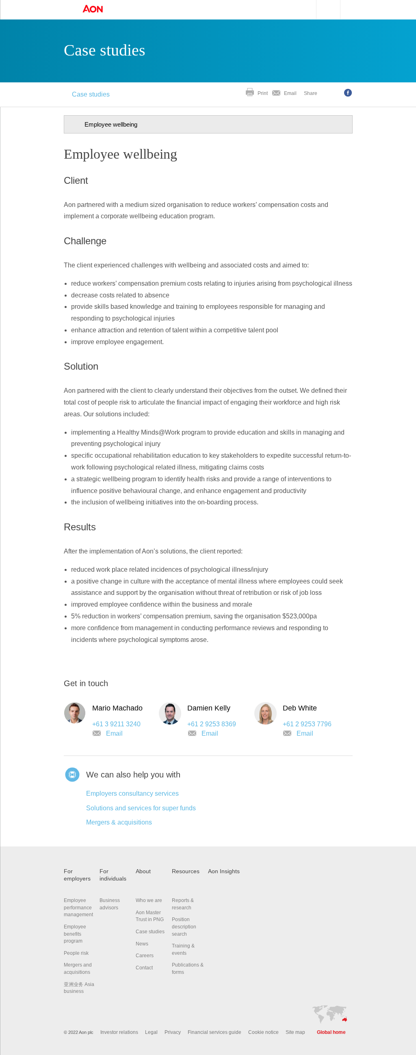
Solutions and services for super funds (141, 808)
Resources (185, 871)
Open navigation (66, 9)
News (142, 944)
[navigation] (208, 124)
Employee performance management (78, 907)
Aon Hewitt (100, 9)
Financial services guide (214, 1032)
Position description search (184, 927)
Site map (295, 1032)
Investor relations (119, 1032)
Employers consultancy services (132, 793)
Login (359, 8)
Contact (144, 968)
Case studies (91, 94)
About (143, 871)
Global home (331, 1032)
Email (290, 93)
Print (263, 93)
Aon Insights (224, 871)
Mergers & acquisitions (119, 822)
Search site (324, 9)
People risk (76, 953)
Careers (145, 955)
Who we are (149, 900)
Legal (151, 1032)
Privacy (173, 1032)
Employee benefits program (75, 934)
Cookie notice (263, 1032)
